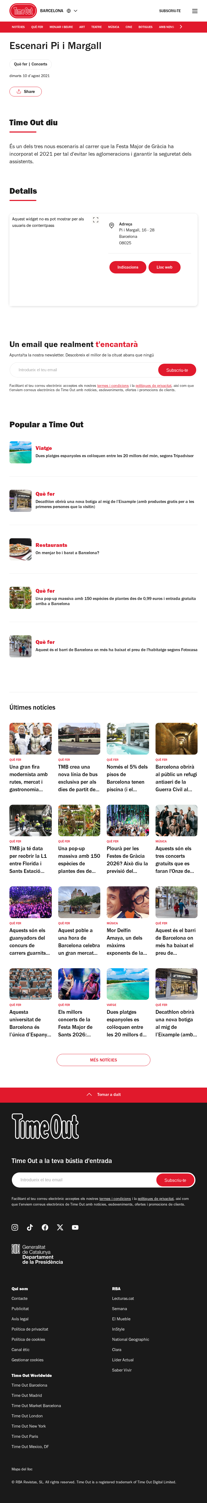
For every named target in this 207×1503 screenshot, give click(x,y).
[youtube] (75, 1227)
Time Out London (27, 1416)
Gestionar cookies (27, 1360)
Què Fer (37, 27)
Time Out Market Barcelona (36, 1406)
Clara (116, 1350)
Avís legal (20, 1319)
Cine (129, 27)
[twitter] (60, 1227)
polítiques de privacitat (153, 386)
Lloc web (164, 268)
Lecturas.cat (123, 1299)
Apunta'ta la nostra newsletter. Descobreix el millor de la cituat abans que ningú (81, 355)
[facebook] (45, 1227)
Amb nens (166, 27)
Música (113, 27)
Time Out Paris (25, 1437)
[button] (96, 220)
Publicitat (20, 1309)
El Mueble (121, 1319)
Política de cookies (28, 1340)
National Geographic (130, 1340)
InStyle (118, 1330)
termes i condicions (113, 386)
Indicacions (128, 268)
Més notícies (103, 1060)
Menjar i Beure (61, 27)
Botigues (146, 27)
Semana (119, 1309)
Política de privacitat (30, 1330)
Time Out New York (29, 1427)
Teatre (96, 27)
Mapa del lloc (22, 1470)
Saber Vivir (122, 1371)
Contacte (19, 1299)
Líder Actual (123, 1360)
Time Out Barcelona (29, 1386)
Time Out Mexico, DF (30, 1447)
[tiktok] (30, 1227)
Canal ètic (20, 1350)
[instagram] (15, 1227)
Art (82, 27)
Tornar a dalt (109, 1095)
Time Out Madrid (27, 1396)
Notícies (18, 27)
